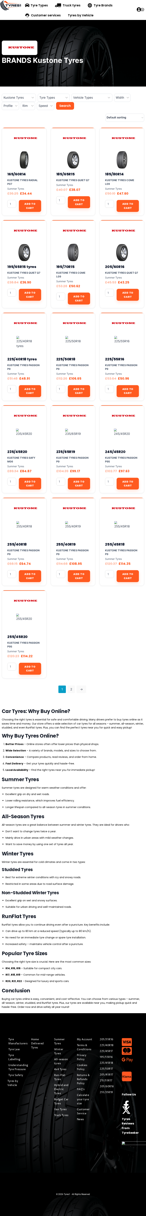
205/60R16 (114, 266)
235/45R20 (17, 451)
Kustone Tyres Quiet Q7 (72, 180)
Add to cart (29, 206)
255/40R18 (17, 544)
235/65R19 (65, 451)
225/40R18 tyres (22, 359)
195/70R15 (65, 266)
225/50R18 (65, 359)
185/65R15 (65, 174)
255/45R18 (114, 544)
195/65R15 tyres (21, 266)
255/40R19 (66, 544)
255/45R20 (17, 636)
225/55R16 (114, 359)
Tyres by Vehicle (80, 15)
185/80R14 (114, 174)
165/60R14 (16, 174)
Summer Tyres (15, 188)
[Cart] (142, 9)
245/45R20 (115, 451)
